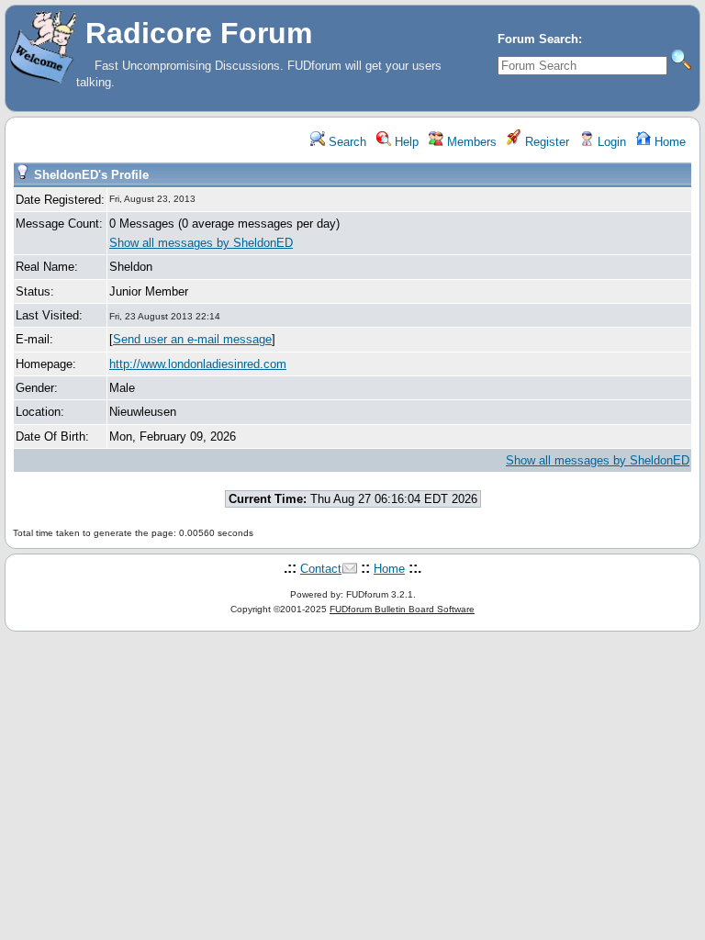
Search (345, 142)
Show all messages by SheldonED (201, 243)
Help (405, 142)
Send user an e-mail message (192, 339)
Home (668, 142)
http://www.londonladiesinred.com (197, 364)
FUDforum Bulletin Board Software (402, 609)
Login (610, 142)
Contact (320, 569)
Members (470, 142)
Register (545, 142)
